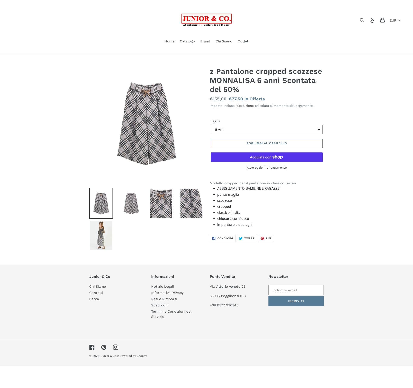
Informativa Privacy (167, 293)
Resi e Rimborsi (164, 299)
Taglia (215, 121)
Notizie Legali (162, 286)
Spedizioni (159, 305)
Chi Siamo (97, 286)
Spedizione (245, 106)
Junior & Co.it (110, 355)
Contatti (96, 293)
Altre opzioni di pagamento (267, 167)
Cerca (94, 299)
